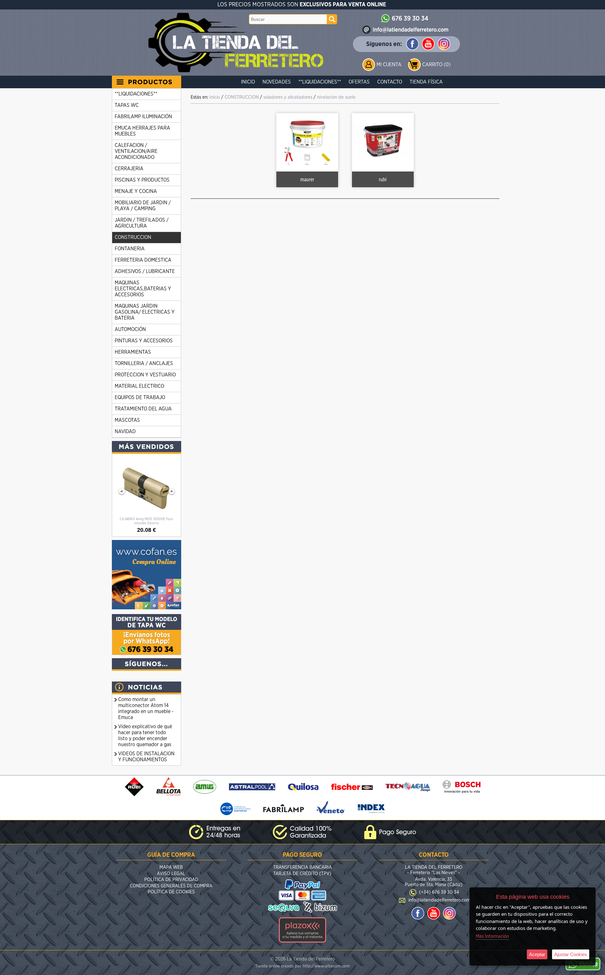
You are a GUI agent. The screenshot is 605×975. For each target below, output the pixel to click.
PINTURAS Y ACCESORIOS (144, 340)
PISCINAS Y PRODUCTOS (142, 180)
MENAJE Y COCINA (136, 191)
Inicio (248, 81)
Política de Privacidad (171, 879)
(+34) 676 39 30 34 (439, 892)
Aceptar (537, 954)
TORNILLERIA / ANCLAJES (144, 363)
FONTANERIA (130, 248)
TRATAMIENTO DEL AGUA (143, 408)
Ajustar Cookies (570, 954)
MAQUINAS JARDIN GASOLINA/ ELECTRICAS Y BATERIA (145, 312)
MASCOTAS (127, 420)
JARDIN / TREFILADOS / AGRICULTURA (142, 223)
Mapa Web (171, 867)
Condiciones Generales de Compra (171, 886)
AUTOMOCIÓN (130, 329)
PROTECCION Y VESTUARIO (145, 374)
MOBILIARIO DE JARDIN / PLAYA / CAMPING (143, 205)
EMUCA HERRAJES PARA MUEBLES (142, 130)
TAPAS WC (127, 105)
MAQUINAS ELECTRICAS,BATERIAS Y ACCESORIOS (143, 288)
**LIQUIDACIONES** (319, 81)
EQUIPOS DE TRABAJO (140, 397)
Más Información (492, 936)
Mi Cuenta (389, 64)
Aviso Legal (171, 873)
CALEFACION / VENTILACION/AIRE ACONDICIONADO (136, 151)
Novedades (276, 81)
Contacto (389, 81)
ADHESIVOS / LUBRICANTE (145, 271)
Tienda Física (426, 81)
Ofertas (359, 81)
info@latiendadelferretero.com (439, 900)
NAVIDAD (125, 431)
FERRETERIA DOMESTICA (143, 260)
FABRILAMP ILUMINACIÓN (143, 116)
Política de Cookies (171, 892)
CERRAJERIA (129, 168)
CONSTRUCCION (133, 237)
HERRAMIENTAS (133, 352)
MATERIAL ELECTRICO (139, 386)
